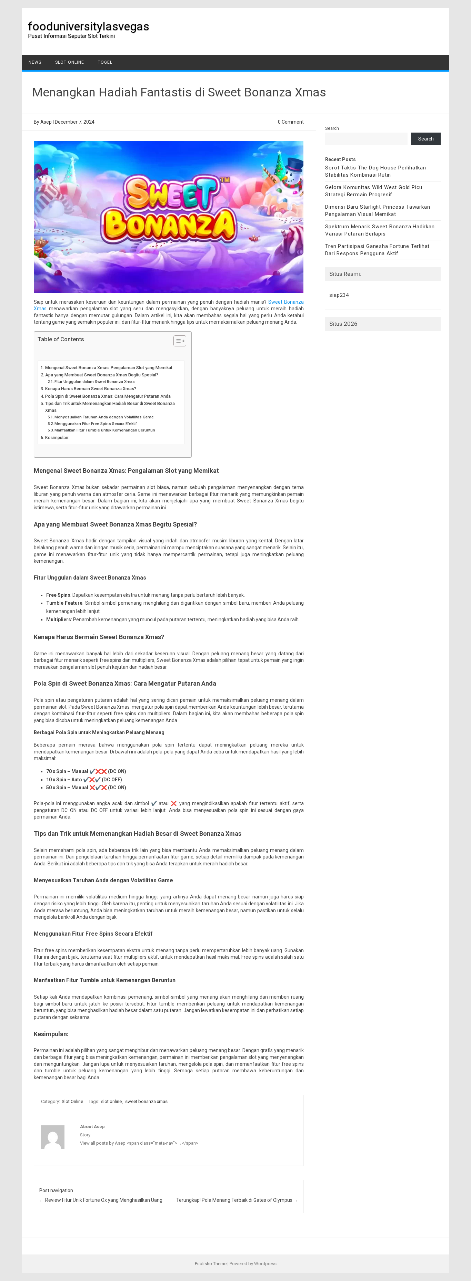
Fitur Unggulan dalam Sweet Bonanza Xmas (94, 381)
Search (332, 128)
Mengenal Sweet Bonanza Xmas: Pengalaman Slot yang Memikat (108, 367)
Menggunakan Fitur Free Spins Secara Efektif (95, 423)
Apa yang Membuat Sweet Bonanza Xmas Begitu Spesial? (101, 374)
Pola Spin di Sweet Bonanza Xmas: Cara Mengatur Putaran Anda (108, 396)
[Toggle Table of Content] (176, 341)
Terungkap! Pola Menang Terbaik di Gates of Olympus (237, 1200)
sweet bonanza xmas (146, 1101)
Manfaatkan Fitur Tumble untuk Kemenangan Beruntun (104, 430)
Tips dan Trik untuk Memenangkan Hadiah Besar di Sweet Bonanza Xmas (110, 407)
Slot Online (69, 62)
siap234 (339, 295)
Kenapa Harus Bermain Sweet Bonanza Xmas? (90, 388)
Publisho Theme (211, 1263)
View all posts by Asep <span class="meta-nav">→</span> (139, 1143)
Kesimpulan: (57, 437)
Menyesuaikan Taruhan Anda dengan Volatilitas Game (104, 417)
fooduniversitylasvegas (88, 26)
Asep (46, 122)
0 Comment (291, 122)
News (35, 62)
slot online (111, 1101)
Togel (105, 62)
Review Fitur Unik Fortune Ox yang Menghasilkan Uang (100, 1200)
